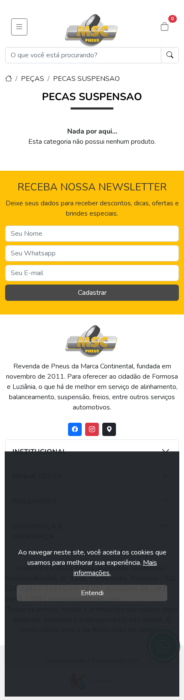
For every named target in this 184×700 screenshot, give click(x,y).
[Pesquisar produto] (170, 55)
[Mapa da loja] (109, 429)
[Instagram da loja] (92, 429)
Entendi (92, 593)
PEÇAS (32, 78)
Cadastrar (92, 292)
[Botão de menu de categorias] (19, 27)
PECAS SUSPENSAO (86, 78)
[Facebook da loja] (74, 429)
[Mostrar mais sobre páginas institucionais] (141, 451)
